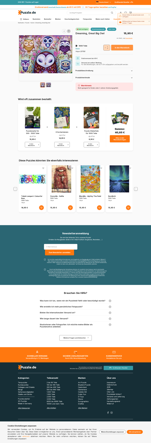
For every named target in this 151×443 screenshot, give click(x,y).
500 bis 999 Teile (53, 390)
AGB (108, 387)
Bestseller (47, 19)
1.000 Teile (51, 392)
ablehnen (26, 436)
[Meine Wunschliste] (125, 12)
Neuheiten (36, 19)
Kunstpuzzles (23, 385)
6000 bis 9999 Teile (54, 401)
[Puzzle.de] (27, 14)
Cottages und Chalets (26, 387)
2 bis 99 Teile (52, 382)
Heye (78, 48)
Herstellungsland (113, 401)
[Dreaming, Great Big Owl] (42, 84)
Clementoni (82, 390)
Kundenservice (93, 275)
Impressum (111, 382)
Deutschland (103, 2)
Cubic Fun (82, 394)
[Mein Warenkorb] (130, 12)
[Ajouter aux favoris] (68, 31)
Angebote (117, 19)
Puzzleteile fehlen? (114, 394)
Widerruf (110, 404)
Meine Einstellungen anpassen (112, 432)
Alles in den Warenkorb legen (120, 139)
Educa (80, 399)
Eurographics (83, 401)
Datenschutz (112, 385)
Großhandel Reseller (122, 2)
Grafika (81, 404)
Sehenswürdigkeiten (26, 392)
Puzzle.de (85, 259)
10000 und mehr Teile (55, 404)
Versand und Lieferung (116, 397)
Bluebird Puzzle (84, 385)
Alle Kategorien (24, 408)
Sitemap (110, 389)
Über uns (110, 392)
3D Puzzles (22, 401)
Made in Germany (25, 404)
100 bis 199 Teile (53, 385)
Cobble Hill (82, 392)
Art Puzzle (82, 382)
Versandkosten (129, 38)
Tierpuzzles (22, 382)
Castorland (82, 387)
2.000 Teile (51, 397)
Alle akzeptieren (135, 432)
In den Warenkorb (122, 48)
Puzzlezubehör (24, 399)
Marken (58, 19)
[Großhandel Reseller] (131, 3)
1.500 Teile (51, 394)
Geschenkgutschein (72, 19)
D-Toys (81, 397)
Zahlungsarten (112, 399)
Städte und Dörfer (25, 394)
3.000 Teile (51, 399)
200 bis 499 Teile (53, 387)
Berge (20, 390)
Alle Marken (82, 408)
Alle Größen (51, 408)
